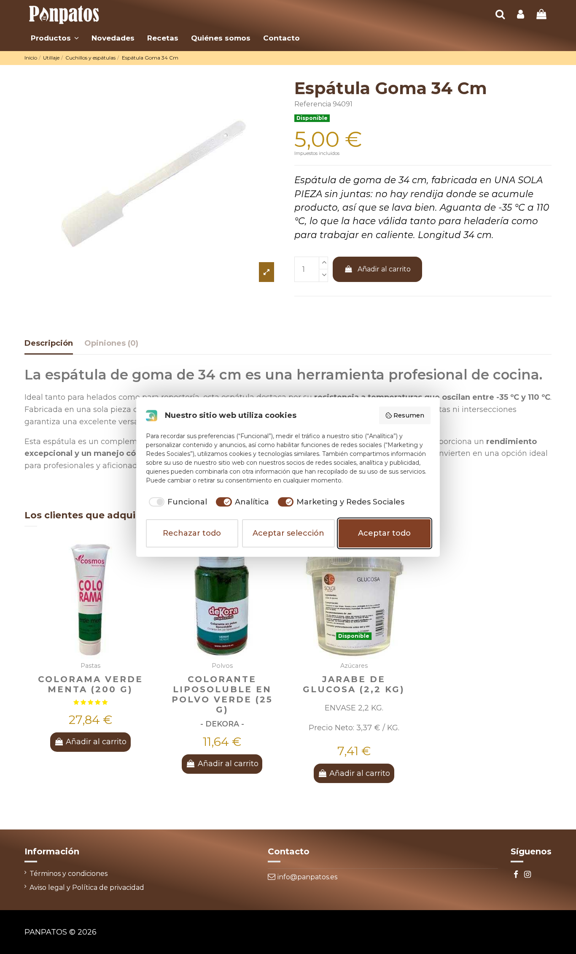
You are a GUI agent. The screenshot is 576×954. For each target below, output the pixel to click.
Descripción (48, 343)
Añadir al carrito (384, 269)
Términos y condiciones (69, 874)
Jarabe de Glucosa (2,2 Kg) (354, 684)
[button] (54, 38)
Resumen (408, 415)
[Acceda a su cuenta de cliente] (520, 15)
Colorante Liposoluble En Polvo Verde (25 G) (222, 694)
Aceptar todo (384, 533)
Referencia (312, 104)
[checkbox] (176, 502)
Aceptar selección (288, 533)
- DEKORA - (222, 723)
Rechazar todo (192, 533)
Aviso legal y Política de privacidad (87, 888)
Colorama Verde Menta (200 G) (90, 684)
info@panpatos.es (307, 877)
